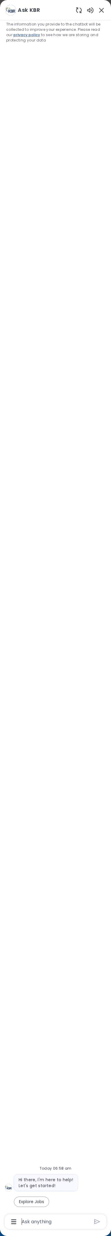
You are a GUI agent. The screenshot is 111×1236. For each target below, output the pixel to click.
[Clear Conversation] (79, 10)
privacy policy (26, 34)
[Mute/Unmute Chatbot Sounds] (90, 10)
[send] (97, 1221)
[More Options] (13, 1221)
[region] (55, 615)
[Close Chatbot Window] (101, 10)
